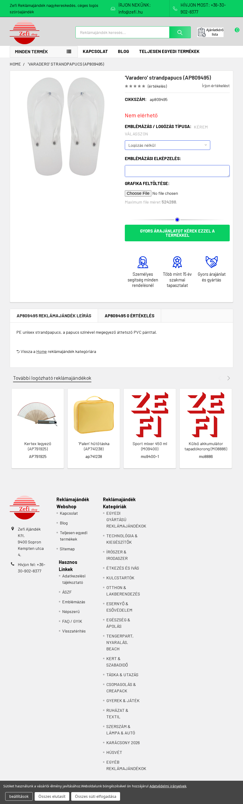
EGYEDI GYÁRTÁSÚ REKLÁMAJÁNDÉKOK (126, 519)
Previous (220, 378)
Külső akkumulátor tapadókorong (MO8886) (205, 446)
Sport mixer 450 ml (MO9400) (150, 446)
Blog (123, 51)
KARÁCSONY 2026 (123, 742)
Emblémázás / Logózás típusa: (166, 130)
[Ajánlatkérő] (215, 32)
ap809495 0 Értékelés (129, 315)
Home (41, 351)
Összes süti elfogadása (95, 796)
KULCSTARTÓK (120, 577)
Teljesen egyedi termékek (169, 51)
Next (228, 378)
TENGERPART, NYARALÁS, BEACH (120, 642)
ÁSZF (67, 592)
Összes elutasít (51, 796)
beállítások (19, 796)
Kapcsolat (95, 51)
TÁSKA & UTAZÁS (122, 674)
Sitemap (67, 548)
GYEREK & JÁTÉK (123, 700)
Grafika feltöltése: (147, 183)
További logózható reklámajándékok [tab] (52, 378)
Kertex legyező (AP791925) (37, 446)
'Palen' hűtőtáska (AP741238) (93, 446)
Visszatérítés (74, 630)
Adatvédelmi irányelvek (168, 786)
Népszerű (71, 611)
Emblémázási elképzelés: (153, 158)
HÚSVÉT (114, 752)
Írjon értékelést (216, 85)
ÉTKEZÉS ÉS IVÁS (122, 568)
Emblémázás (73, 601)
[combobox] (133, 32)
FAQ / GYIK (72, 621)
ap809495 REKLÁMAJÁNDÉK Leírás (54, 315)
